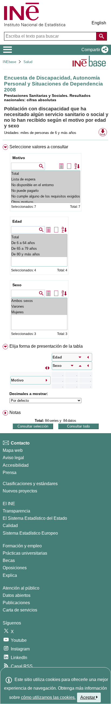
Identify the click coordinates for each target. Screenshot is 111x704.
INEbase (9, 62)
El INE (9, 503)
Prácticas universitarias (25, 553)
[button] (93, 50)
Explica (10, 575)
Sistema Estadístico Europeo (30, 533)
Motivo (18, 158)
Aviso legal (13, 457)
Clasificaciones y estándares (30, 483)
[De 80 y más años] (39, 254)
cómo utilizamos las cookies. (48, 697)
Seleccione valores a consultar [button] (38, 146)
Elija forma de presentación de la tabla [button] (46, 346)
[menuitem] (55, 242)
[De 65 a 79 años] (39, 248)
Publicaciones (16, 602)
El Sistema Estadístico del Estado (35, 518)
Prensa (9, 472)
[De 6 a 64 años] (39, 243)
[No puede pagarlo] (45, 190)
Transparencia (16, 511)
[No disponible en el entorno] (45, 185)
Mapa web (13, 450)
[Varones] (39, 306)
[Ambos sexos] (39, 301)
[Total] (45, 173)
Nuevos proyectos (20, 491)
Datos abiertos (16, 595)
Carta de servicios (20, 610)
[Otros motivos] (45, 202)
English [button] (99, 23)
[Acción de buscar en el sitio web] (101, 36)
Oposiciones (15, 567)
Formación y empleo (22, 546)
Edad (17, 221)
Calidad (10, 525)
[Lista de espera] (45, 179)
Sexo (17, 285)
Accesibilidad (16, 465)
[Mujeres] (39, 312)
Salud (27, 62)
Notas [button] (15, 412)
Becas (9, 560)
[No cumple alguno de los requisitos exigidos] (45, 196)
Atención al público (21, 588)
